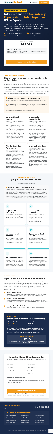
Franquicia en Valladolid (39, 422)
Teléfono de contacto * (32, 364)
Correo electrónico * (11, 370)
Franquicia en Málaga (24, 420)
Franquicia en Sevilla (10, 417)
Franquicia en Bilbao (24, 422)
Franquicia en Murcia (10, 422)
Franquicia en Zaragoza (39, 420)
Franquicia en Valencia (11, 415)
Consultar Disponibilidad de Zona (26, 62)
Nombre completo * (11, 364)
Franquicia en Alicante (39, 417)
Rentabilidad (34, 2)
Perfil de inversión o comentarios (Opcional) (16, 377)
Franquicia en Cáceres (25, 417)
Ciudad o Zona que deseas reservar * (35, 370)
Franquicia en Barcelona (39, 415)
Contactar (44, 2)
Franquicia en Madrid (24, 415)
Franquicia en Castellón (11, 420)
